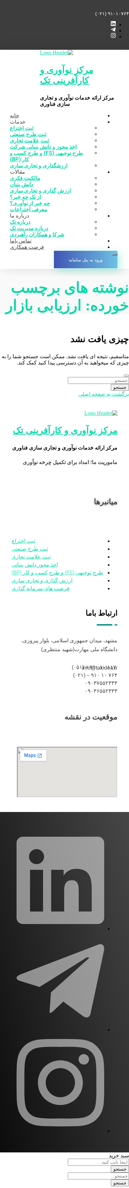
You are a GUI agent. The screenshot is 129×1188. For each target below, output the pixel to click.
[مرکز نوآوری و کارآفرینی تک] (56, 52)
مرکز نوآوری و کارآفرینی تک (66, 75)
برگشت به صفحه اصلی (103, 394)
